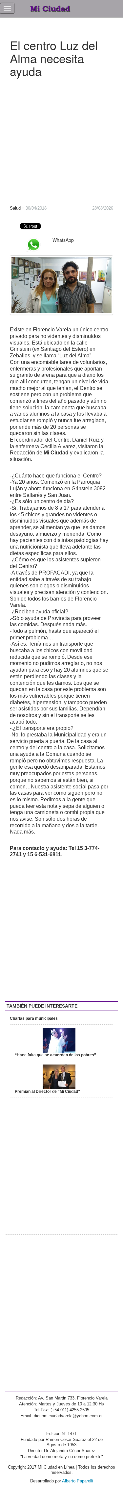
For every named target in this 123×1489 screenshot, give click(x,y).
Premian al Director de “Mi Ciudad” (47, 1091)
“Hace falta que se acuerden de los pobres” (55, 1055)
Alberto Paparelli (77, 1480)
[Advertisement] (61, 139)
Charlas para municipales (34, 1018)
